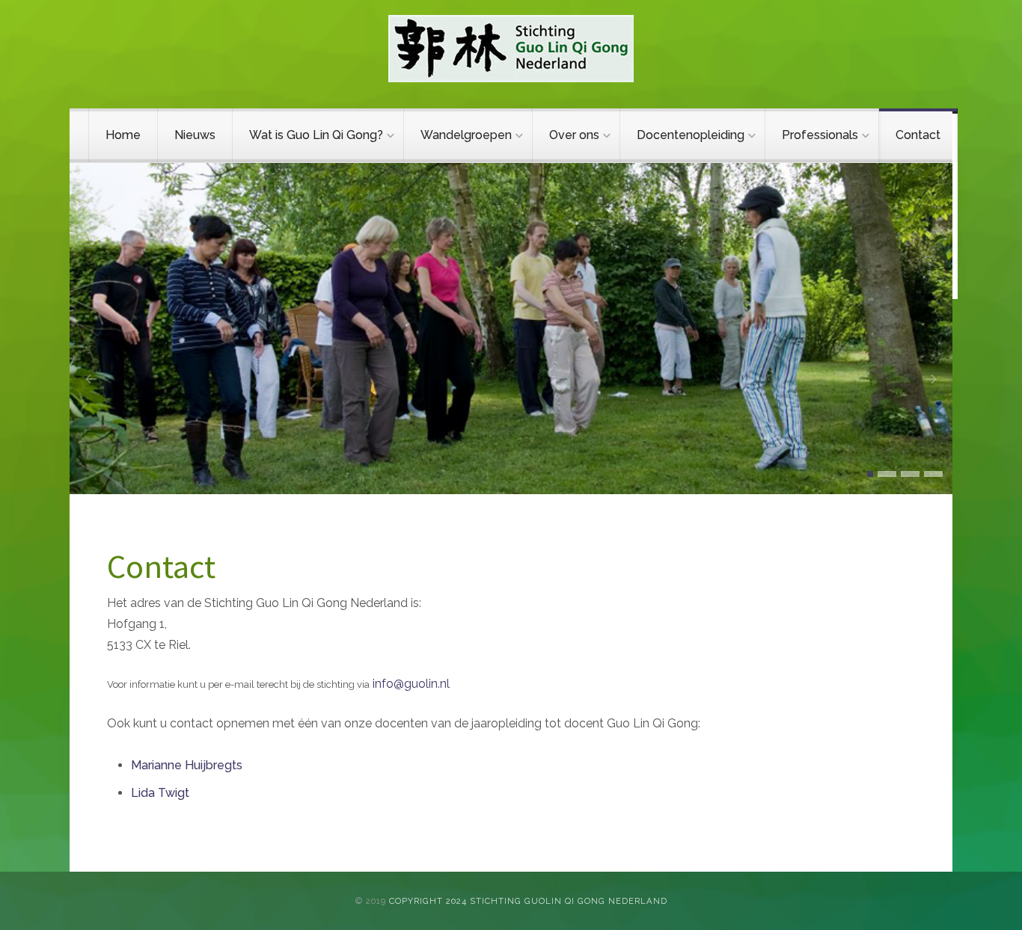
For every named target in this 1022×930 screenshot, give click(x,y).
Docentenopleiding (690, 135)
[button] (870, 474)
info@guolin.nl (411, 684)
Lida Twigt (160, 793)
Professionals (820, 135)
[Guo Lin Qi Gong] (511, 48)
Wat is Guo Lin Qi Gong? (316, 135)
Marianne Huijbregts (186, 765)
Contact (918, 135)
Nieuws (194, 135)
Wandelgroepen (466, 135)
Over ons (574, 135)
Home (123, 135)
